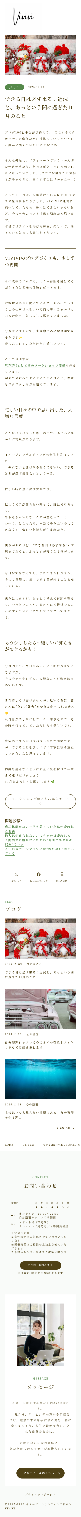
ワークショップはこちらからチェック (40, 801)
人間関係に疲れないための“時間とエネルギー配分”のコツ (40, 842)
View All (63, 1128)
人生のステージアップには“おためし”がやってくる (39, 851)
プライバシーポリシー (40, 1494)
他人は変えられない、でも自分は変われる (38, 835)
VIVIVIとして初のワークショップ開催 (35, 365)
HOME (9, 1144)
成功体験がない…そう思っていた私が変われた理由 (39, 828)
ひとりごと (28, 1144)
